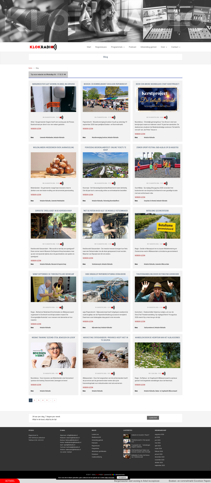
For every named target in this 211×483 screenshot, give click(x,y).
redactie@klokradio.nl (73, 438)
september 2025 (160, 465)
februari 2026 (159, 451)
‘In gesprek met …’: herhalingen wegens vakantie (140, 446)
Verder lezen (36, 129)
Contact (69, 452)
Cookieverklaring (97, 457)
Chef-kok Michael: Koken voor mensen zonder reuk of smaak (140, 451)
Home (30, 68)
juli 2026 (157, 437)
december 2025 (159, 457)
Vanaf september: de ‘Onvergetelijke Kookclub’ (53, 274)
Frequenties (95, 448)
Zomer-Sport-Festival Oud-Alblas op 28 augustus (157, 147)
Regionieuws (96, 446)
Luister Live (95, 434)
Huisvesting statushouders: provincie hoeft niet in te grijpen (105, 338)
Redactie (63, 438)
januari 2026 (158, 454)
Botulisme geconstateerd (157, 211)
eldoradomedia (120, 474)
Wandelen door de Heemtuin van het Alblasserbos (157, 337)
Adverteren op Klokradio (99, 451)
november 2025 (159, 460)
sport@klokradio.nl (69, 445)
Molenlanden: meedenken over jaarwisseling (53, 147)
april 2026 (158, 446)
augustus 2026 (159, 434)
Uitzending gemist (97, 440)
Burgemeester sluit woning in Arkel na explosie (53, 84)
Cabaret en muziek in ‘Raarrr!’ (140, 435)
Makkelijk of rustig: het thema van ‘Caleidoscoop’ (140, 456)
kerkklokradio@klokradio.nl (73, 442)
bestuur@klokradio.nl (72, 440)
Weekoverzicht (96, 437)
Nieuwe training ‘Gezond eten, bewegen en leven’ (53, 337)
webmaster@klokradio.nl (73, 449)
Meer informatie (109, 477)
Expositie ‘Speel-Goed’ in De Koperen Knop (53, 211)
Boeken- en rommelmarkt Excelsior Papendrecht (105, 84)
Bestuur (62, 440)
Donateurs (95, 454)
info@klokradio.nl (72, 435)
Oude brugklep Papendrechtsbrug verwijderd (105, 274)
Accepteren (122, 477)
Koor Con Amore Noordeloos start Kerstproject (157, 84)
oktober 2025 (159, 462)
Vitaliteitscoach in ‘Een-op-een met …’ (140, 441)
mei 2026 (158, 443)
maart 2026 (158, 448)
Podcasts (95, 443)
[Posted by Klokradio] (61, 117)
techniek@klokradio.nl (73, 447)
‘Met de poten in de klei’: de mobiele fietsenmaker (105, 211)
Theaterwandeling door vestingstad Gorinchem (157, 274)
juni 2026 (157, 440)
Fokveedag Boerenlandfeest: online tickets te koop (105, 148)
